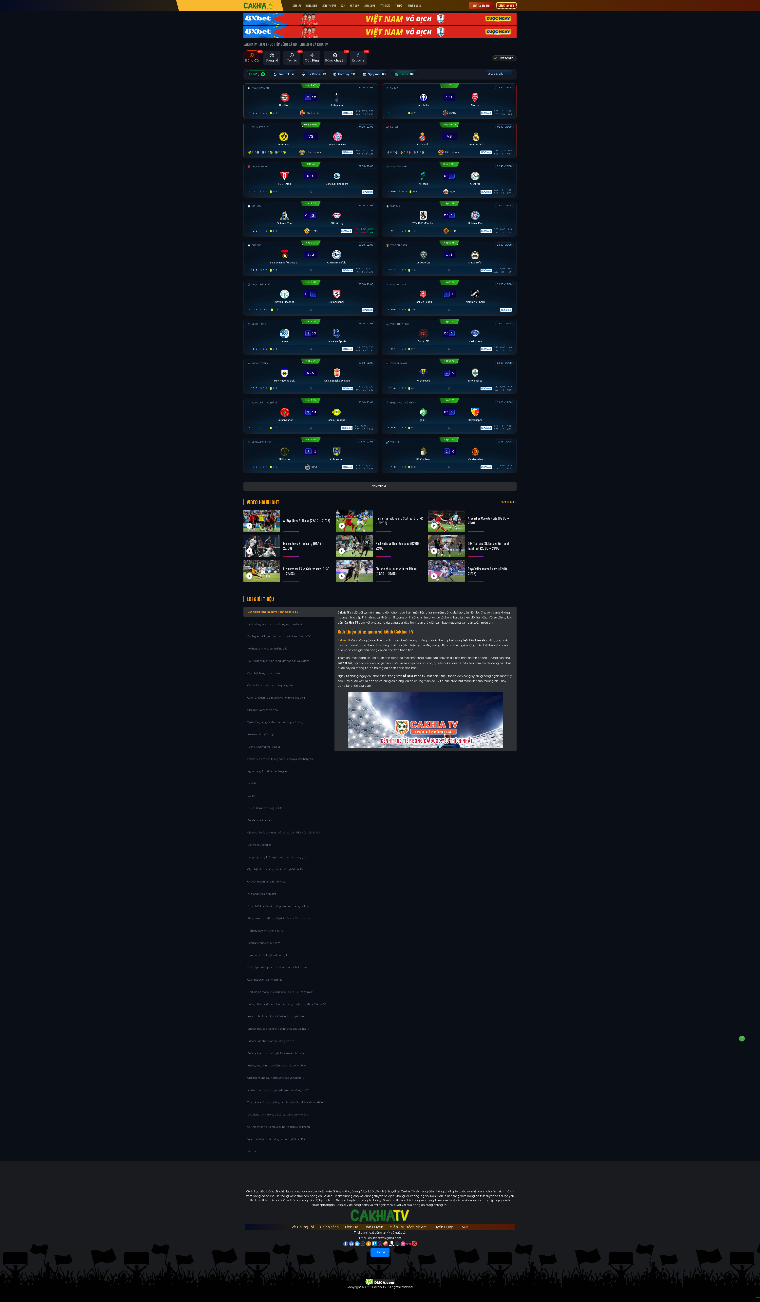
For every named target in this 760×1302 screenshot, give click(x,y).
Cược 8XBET (506, 5)
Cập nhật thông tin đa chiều (263, 673)
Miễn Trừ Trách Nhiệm (408, 1227)
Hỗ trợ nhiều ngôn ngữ (260, 734)
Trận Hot (286, 74)
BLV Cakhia (316, 74)
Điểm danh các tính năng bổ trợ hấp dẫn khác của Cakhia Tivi (283, 832)
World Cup (253, 783)
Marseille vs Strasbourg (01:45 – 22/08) (303, 546)
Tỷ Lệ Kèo (385, 5)
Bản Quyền (374, 1227)
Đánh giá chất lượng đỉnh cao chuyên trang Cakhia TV (279, 636)
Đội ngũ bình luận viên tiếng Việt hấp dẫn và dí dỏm (278, 660)
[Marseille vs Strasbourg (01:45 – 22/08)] (261, 546)
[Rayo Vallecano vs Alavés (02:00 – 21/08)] (446, 571)
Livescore (369, 5)
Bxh (343, 5)
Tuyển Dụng (415, 5)
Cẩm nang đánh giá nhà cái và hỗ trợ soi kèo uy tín (276, 697)
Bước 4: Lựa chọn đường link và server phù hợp (275, 1053)
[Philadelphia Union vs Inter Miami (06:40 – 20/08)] (354, 571)
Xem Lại (297, 5)
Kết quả (354, 5)
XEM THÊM (507, 501)
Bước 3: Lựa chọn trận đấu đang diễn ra (270, 1041)
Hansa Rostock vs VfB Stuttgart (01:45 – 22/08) (400, 520)
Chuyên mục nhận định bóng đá (266, 881)
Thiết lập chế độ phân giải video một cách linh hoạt (277, 967)
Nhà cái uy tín (481, 5)
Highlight (311, 5)
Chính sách (329, 1227)
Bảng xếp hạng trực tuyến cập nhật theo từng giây (277, 857)
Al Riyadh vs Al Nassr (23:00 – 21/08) (306, 520)
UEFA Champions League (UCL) (266, 808)
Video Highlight (263, 502)
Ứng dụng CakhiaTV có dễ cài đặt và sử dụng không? (278, 1114)
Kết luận (252, 1151)
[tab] (251, 58)
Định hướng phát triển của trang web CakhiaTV (275, 624)
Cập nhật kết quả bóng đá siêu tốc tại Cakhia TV (275, 869)
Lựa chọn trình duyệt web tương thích (270, 955)
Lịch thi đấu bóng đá (259, 844)
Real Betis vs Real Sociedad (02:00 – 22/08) (399, 546)
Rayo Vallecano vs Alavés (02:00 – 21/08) (489, 571)
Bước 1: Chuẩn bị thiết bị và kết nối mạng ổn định (276, 1016)
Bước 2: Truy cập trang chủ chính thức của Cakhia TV (278, 1028)
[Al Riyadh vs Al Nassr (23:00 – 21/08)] (261, 521)
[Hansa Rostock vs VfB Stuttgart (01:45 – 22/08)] (354, 521)
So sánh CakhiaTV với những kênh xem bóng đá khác (278, 906)
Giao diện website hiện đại (263, 709)
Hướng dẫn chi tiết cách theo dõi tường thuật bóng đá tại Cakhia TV (286, 1004)
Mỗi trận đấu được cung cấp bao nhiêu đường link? (277, 1090)
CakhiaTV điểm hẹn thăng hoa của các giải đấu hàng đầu (280, 759)
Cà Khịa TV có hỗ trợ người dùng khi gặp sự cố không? (279, 1126)
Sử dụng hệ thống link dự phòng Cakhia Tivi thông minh (280, 991)
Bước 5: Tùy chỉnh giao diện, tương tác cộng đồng (276, 1065)
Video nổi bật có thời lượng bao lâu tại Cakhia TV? (276, 1139)
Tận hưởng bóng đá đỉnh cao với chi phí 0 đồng (275, 722)
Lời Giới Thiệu (260, 599)
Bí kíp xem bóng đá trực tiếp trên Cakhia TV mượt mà (279, 918)
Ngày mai (377, 74)
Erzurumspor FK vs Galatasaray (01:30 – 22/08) (306, 571)
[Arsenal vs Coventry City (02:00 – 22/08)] (446, 521)
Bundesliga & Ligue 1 (260, 820)
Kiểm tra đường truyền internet (265, 930)
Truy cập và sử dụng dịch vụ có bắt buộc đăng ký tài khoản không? (286, 1102)
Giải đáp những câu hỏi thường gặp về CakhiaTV (275, 1077)
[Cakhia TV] (258, 5)
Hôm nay (346, 74)
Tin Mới (399, 5)
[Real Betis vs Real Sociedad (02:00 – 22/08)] (354, 546)
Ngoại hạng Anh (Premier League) (267, 771)
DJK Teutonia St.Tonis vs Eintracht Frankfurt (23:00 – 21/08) (488, 546)
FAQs (464, 1227)
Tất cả (407, 74)
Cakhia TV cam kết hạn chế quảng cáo (270, 685)
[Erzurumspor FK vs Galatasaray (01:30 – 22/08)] (261, 571)
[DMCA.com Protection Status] (380, 1281)
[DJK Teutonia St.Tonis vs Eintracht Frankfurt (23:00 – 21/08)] (446, 546)
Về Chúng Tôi (303, 1227)
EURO (251, 795)
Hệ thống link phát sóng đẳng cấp (267, 648)
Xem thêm (379, 486)
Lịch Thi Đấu (329, 5)
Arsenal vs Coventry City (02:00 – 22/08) (488, 520)
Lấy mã (380, 1252)
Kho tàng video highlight (261, 893)
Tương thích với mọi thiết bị (263, 746)
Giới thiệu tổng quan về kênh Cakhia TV (272, 611)
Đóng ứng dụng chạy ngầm (263, 942)
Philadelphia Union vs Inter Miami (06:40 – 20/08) (396, 571)
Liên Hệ (351, 1227)
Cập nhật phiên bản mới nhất (264, 979)
